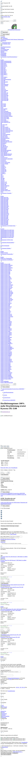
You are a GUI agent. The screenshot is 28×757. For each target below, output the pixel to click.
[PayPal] (3, 712)
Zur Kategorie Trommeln (6, 193)
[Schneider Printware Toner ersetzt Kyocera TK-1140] (12, 584)
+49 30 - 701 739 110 (20, 687)
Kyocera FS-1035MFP (6, 494)
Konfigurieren (15, 753)
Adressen (15, 39)
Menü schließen (6, 34)
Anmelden (3, 37)
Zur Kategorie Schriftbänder (7, 259)
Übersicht (3, 39)
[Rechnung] (3, 717)
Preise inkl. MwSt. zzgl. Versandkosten (9, 467)
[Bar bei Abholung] (5, 716)
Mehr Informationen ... (18, 751)
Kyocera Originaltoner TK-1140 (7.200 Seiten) (11, 610)
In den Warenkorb (4, 474)
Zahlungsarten (20, 39)
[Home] (14, 45)
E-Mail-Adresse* (4, 671)
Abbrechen (3, 542)
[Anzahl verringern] (2, 473)
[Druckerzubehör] (1, 247)
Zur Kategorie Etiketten (6, 248)
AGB (10, 679)
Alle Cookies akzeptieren (6, 754)
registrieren (5, 38)
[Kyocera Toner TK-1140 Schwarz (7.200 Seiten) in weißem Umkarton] (14, 557)
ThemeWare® (5, 747)
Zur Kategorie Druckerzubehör (7, 242)
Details (2, 606)
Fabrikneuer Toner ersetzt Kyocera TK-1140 (10, 637)
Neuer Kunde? (13, 534)
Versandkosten (24, 742)
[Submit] (2, 673)
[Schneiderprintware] (14, 411)
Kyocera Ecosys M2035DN (7, 493)
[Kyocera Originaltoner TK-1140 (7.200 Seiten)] (11, 609)
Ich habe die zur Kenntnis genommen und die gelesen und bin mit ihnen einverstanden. (13, 679)
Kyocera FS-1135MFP (16, 494)
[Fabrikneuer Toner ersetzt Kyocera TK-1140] (11, 634)
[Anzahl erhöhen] (8, 473)
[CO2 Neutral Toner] (1, 241)
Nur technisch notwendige (6, 753)
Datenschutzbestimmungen (13, 678)
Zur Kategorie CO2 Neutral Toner (8, 225)
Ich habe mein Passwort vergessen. (8, 539)
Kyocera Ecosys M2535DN (19, 493)
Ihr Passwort (3, 538)
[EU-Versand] (4, 706)
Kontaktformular (11, 690)
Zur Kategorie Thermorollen (7, 254)
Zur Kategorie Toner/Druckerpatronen (9, 56)
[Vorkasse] (3, 714)
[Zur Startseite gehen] (5, 16)
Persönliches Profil (9, 39)
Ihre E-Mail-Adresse (5, 536)
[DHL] (2, 705)
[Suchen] (14, 21)
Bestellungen (3, 40)
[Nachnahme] (4, 713)
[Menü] (2, 18)
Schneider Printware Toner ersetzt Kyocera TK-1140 (12, 587)
